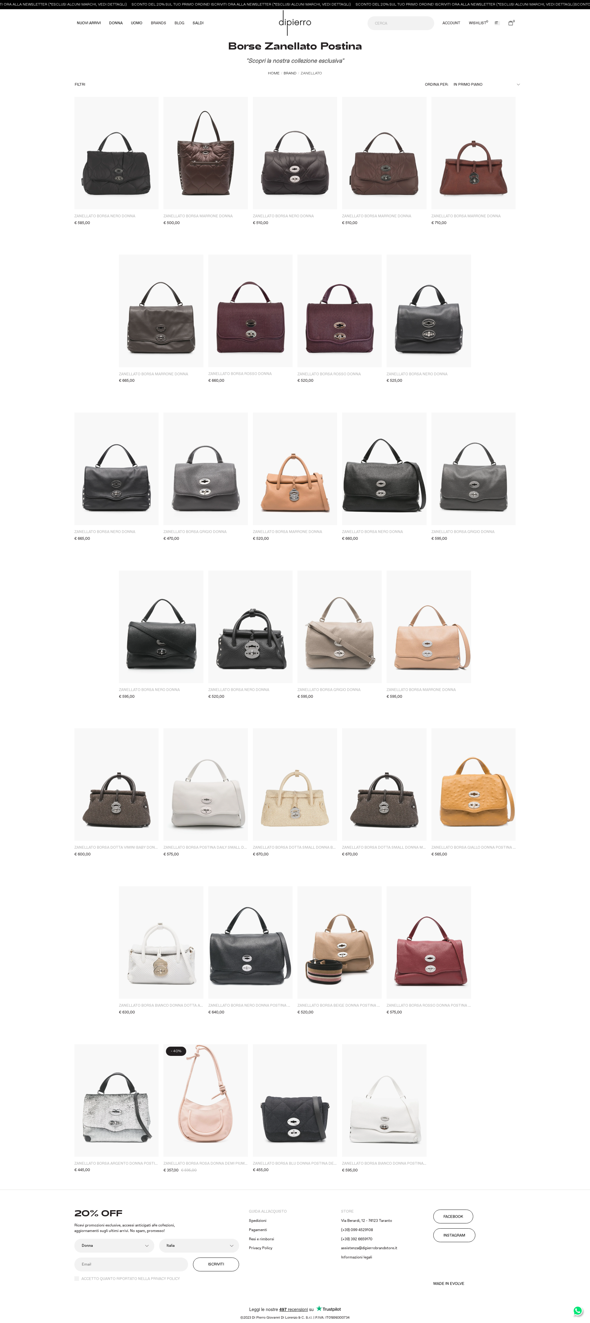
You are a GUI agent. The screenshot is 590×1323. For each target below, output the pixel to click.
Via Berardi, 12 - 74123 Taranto (366, 1220)
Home (274, 73)
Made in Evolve (448, 1284)
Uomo (136, 23)
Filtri (80, 84)
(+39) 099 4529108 (357, 1230)
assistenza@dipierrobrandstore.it (369, 1248)
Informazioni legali (356, 1257)
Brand (290, 73)
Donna (116, 23)
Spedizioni (257, 1220)
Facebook (453, 1216)
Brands (158, 23)
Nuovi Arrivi (89, 23)
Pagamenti (258, 1230)
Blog (179, 23)
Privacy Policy (260, 1248)
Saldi (198, 23)
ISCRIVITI (216, 1264)
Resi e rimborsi (261, 1239)
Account (451, 23)
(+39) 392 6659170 (356, 1239)
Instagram (454, 1235)
